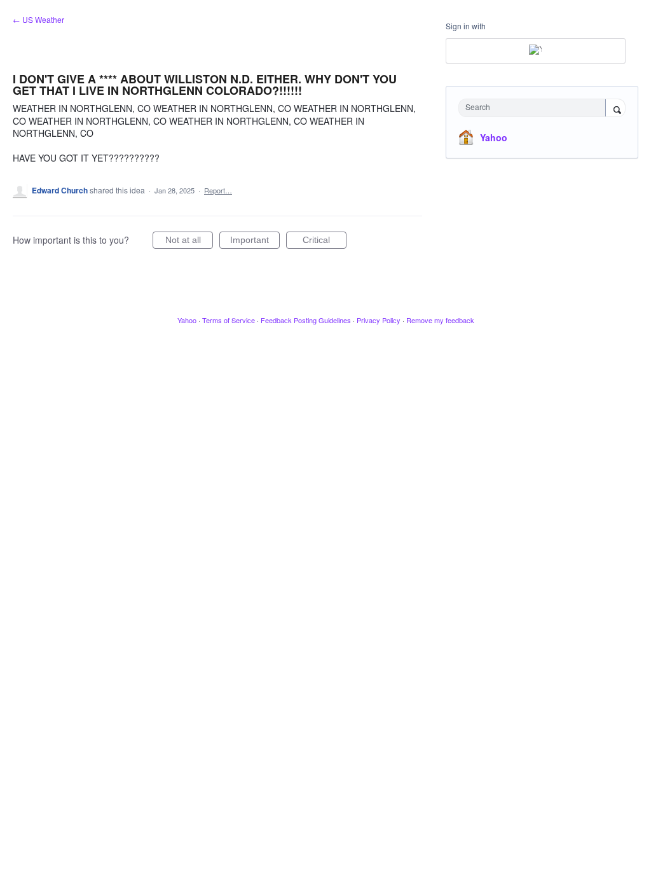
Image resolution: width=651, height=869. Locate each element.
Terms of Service (228, 320)
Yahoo (493, 137)
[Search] (615, 109)
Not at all (189, 242)
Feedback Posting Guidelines (306, 320)
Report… (218, 190)
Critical (324, 242)
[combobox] (535, 107)
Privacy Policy (379, 320)
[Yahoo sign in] (536, 51)
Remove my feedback (440, 320)
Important (255, 242)
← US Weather (38, 19)
